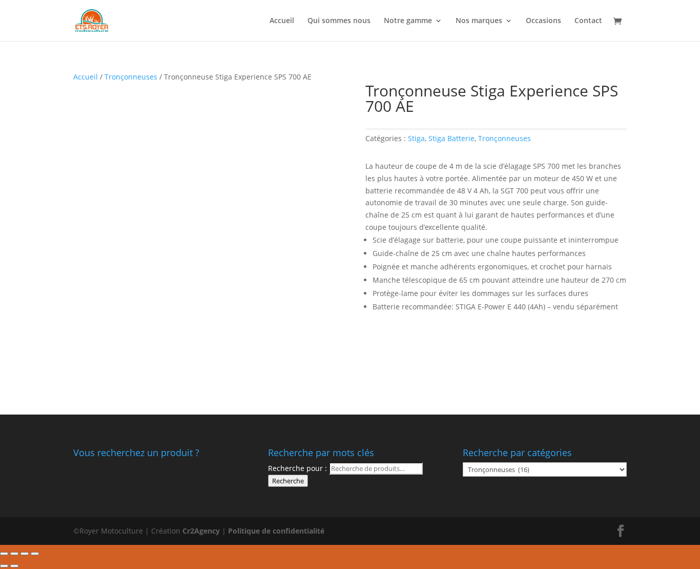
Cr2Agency (202, 531)
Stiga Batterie (451, 138)
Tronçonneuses (131, 77)
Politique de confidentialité (276, 531)
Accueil (282, 21)
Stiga (416, 138)
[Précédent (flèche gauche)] (4, 565)
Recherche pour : (297, 468)
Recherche (288, 480)
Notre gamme (408, 21)
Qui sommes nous (338, 21)
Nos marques (479, 21)
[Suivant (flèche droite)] (14, 565)
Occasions (543, 21)
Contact (588, 21)
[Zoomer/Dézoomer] (35, 553)
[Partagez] (14, 553)
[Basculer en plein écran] (24, 553)
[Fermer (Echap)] (4, 553)
